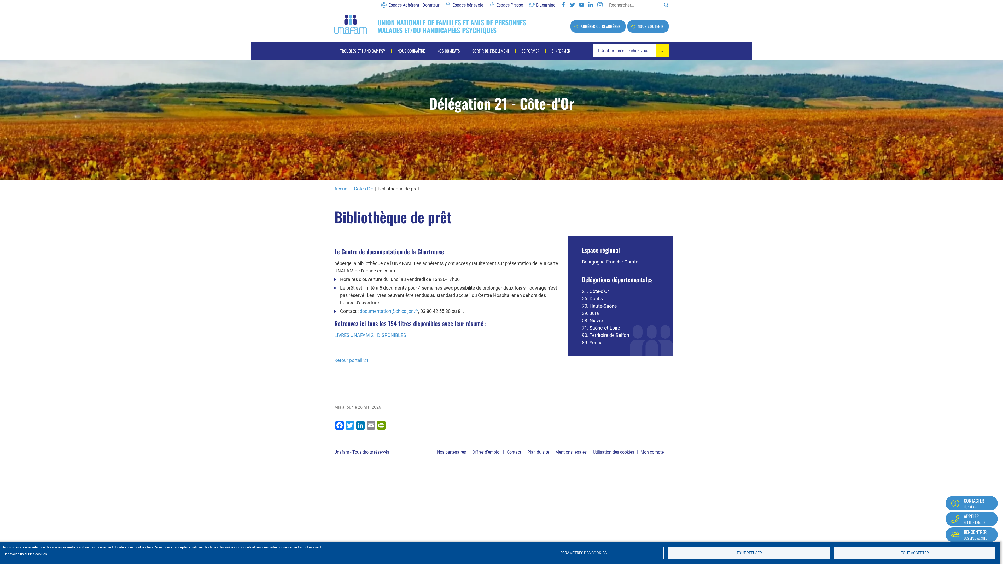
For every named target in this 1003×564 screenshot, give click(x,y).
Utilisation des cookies (613, 452)
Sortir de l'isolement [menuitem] (490, 51)
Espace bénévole (467, 5)
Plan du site (538, 452)
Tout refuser (749, 553)
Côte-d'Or (363, 188)
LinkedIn (590, 4)
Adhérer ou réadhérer (600, 26)
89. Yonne (592, 342)
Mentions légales (571, 452)
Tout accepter (915, 553)
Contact (514, 452)
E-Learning (546, 5)
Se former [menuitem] (530, 51)
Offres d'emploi (486, 452)
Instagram (600, 4)
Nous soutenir (650, 26)
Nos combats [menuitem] (448, 51)
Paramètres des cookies (583, 553)
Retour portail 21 (351, 360)
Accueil (341, 188)
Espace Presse (509, 5)
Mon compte (652, 452)
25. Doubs (592, 298)
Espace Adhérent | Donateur (413, 5)
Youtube (581, 4)
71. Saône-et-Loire (601, 328)
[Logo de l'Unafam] (350, 24)
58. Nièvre (592, 320)
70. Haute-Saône (599, 306)
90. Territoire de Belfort (605, 335)
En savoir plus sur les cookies (25, 554)
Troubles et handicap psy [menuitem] (362, 51)
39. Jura (590, 313)
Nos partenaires (451, 452)
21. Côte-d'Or (595, 291)
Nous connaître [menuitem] (411, 51)
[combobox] (631, 50)
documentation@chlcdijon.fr (389, 311)
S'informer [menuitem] (561, 51)
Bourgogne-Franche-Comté (610, 262)
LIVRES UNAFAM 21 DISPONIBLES (370, 335)
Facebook (563, 4)
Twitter (572, 4)
